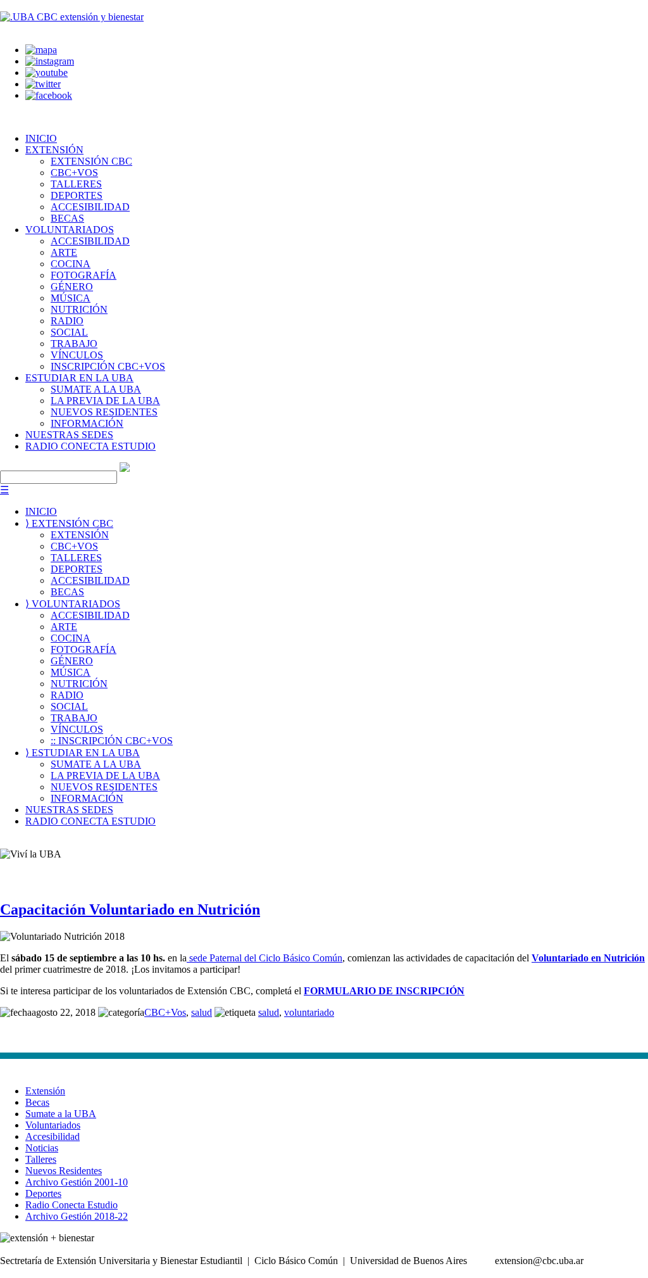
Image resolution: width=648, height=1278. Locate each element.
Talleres (40, 1159)
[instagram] (49, 61)
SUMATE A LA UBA (96, 389)
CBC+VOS (74, 172)
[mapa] (41, 49)
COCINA (70, 263)
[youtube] (46, 72)
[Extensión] (72, 16)
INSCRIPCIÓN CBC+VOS (108, 366)
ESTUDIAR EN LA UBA (79, 377)
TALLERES (76, 184)
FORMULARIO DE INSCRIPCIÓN (384, 990)
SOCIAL (69, 332)
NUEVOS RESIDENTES (104, 412)
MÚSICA (70, 298)
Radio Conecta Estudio (71, 1204)
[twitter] (43, 84)
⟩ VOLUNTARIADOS (72, 603)
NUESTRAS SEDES (69, 434)
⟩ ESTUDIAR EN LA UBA (82, 752)
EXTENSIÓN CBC (91, 161)
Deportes (43, 1193)
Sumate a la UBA (60, 1113)
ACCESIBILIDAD (90, 206)
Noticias (41, 1147)
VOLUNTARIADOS (69, 229)
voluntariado (309, 1012)
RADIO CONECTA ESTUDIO (90, 446)
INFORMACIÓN (87, 423)
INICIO (41, 138)
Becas (37, 1102)
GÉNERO (72, 286)
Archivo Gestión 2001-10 (76, 1182)
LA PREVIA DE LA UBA (105, 400)
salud (201, 1012)
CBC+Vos (165, 1012)
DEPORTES (77, 195)
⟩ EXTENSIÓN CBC (69, 523)
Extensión (45, 1090)
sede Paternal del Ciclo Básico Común (264, 957)
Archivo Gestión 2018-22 (76, 1216)
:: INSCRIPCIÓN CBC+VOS (112, 740)
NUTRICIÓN (79, 309)
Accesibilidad (52, 1136)
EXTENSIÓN (54, 149)
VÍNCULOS (77, 355)
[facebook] (48, 95)
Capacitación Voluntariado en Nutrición (130, 909)
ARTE (64, 252)
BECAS (67, 218)
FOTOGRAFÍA (83, 275)
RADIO (67, 320)
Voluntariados (52, 1125)
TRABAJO (74, 343)
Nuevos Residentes (63, 1170)
